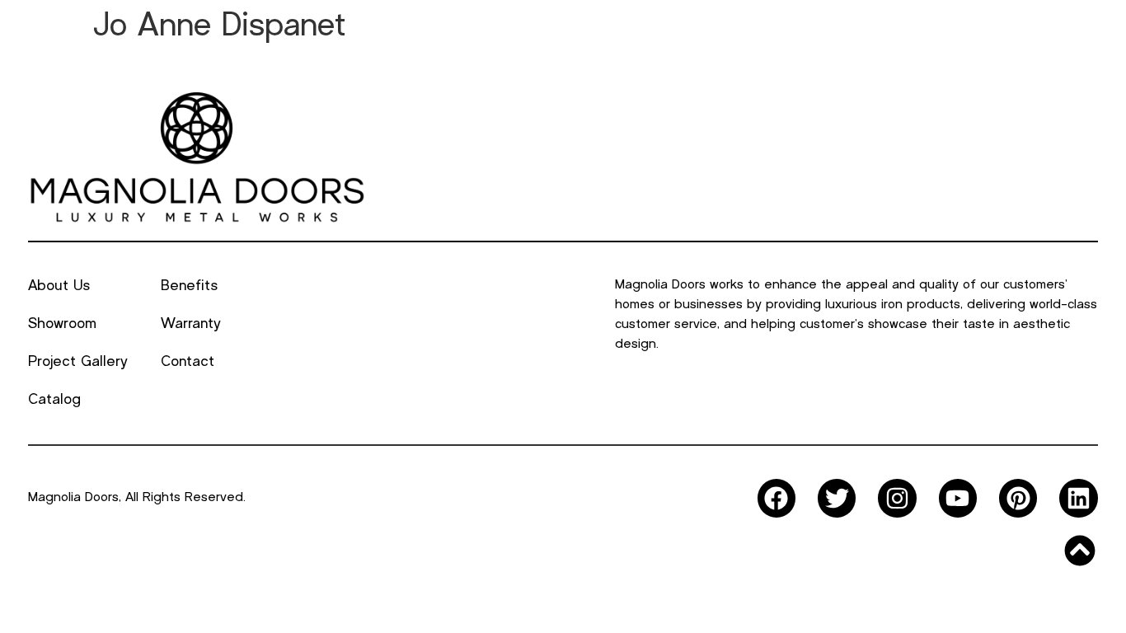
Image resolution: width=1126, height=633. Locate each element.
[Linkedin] (1078, 498)
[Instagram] (897, 498)
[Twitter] (837, 498)
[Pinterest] (1018, 498)
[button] (348, 47)
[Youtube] (958, 498)
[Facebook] (776, 498)
